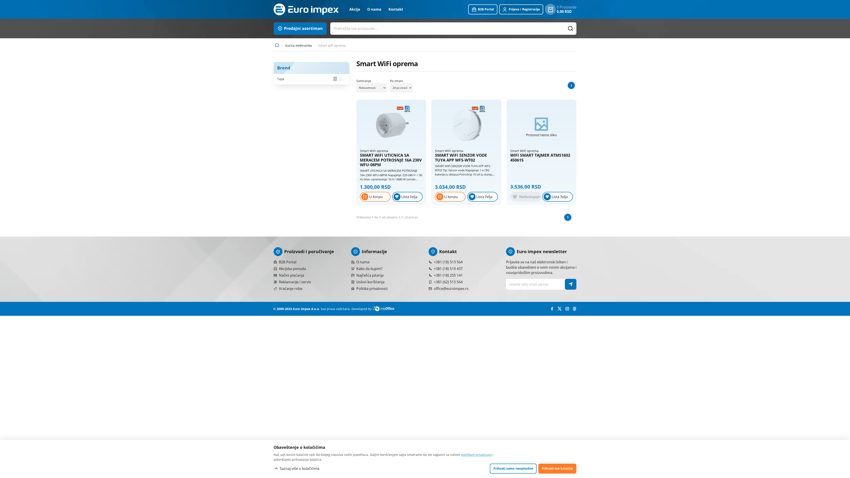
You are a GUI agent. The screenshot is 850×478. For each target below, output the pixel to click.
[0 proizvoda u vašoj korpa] (550, 9)
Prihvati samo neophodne (513, 468)
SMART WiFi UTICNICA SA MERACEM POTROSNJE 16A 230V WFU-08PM (391, 160)
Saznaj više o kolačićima (299, 468)
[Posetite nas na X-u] (559, 308)
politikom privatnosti (476, 455)
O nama (374, 9)
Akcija (354, 9)
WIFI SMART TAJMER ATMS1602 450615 (540, 157)
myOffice (385, 309)
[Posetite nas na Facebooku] (552, 308)
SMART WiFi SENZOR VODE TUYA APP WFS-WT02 (461, 157)
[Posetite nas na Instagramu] (567, 308)
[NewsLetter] (571, 284)
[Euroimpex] (306, 9)
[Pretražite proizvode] (570, 28)
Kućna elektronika (298, 45)
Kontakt (395, 9)
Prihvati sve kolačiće (557, 468)
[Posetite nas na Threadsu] (574, 308)
